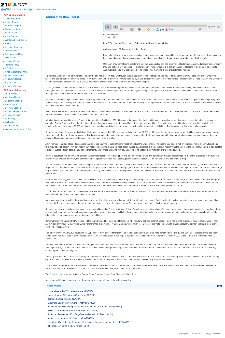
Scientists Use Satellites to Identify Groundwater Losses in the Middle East (84, 322)
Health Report (11, 22)
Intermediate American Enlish (18, 129)
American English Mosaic (16, 111)
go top (219, 286)
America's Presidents (14, 75)
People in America (13, 86)
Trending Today (12, 65)
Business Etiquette (13, 108)
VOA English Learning (14, 90)
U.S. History (10, 68)
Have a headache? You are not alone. (66, 291)
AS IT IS (8, 43)
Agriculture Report (13, 79)
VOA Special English (24, 9)
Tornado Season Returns (59, 299)
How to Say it (11, 104)
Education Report (13, 26)
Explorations (10, 82)
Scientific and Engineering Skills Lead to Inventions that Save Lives (80, 306)
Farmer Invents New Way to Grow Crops (67, 295)
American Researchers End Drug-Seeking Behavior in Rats (76, 314)
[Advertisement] (72, 45)
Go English (10, 122)
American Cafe (11, 126)
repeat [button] (132, 29)
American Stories (12, 61)
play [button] (108, 27)
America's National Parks (16, 72)
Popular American (13, 115)
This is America (12, 50)
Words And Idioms (13, 97)
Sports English (11, 118)
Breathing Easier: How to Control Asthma (67, 303)
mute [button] (209, 27)
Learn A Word (11, 94)
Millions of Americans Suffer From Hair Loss (69, 310)
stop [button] (115, 27)
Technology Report (13, 18)
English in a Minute (13, 101)
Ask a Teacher (11, 36)
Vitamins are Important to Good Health (66, 318)
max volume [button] (218, 27)
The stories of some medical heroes (65, 326)
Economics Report (13, 29)
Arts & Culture (11, 33)
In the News (10, 58)
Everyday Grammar (13, 47)
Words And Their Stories (16, 40)
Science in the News (46, 9)
